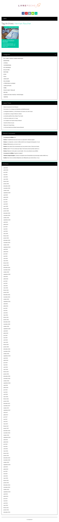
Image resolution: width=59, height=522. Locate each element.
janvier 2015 (6, 482)
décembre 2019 (7, 349)
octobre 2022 (6, 272)
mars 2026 (6, 179)
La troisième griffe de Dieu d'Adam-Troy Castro (13, 116)
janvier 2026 (6, 183)
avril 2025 (6, 204)
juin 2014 (5, 498)
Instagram (29, 13)
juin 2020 (5, 335)
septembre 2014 (7, 491)
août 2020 (6, 331)
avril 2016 (6, 448)
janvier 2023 (6, 265)
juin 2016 (5, 444)
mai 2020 (5, 337)
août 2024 (6, 222)
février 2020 (6, 344)
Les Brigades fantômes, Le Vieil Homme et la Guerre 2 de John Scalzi (18, 111)
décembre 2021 (7, 294)
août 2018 (6, 385)
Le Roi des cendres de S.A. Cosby (11, 118)
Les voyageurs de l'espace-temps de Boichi (13, 120)
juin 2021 (5, 308)
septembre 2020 (7, 328)
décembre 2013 (7, 512)
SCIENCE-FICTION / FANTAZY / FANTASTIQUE (13, 94)
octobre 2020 (6, 326)
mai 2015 (5, 473)
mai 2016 (5, 446)
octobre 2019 (6, 353)
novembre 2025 (7, 188)
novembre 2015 (7, 460)
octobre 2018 (6, 380)
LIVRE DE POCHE (7, 85)
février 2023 (6, 263)
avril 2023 (6, 258)
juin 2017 (5, 417)
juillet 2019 (6, 360)
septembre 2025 (7, 192)
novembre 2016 (7, 432)
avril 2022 (6, 285)
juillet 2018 (6, 387)
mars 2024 (6, 233)
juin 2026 (5, 172)
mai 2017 (5, 419)
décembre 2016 (7, 430)
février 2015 (6, 480)
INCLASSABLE (7, 81)
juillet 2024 (6, 224)
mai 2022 (5, 283)
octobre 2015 (6, 462)
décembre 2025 (7, 186)
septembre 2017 (7, 410)
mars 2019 (6, 369)
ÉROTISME (6, 72)
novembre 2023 (7, 242)
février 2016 (6, 453)
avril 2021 (6, 312)
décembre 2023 (7, 240)
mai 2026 (5, 174)
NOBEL (5, 87)
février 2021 (6, 317)
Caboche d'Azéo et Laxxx (9, 122)
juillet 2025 (6, 197)
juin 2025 (5, 199)
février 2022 (6, 290)
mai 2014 (5, 500)
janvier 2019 (6, 374)
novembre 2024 (7, 215)
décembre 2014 (7, 485)
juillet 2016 (6, 442)
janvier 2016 (6, 455)
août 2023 (6, 249)
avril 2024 (6, 231)
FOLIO (6, 27)
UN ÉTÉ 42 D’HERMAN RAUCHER (8, 41)
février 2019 (6, 371)
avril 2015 (6, 476)
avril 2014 (6, 503)
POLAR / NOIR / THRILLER (9, 90)
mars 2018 (6, 396)
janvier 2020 (6, 346)
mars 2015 (6, 478)
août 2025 (6, 195)
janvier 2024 (6, 238)
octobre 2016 (6, 435)
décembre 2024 (7, 213)
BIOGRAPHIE (6, 60)
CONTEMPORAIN (7, 65)
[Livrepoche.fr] (29, 9)
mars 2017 (6, 423)
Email (32, 13)
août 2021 (6, 303)
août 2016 (6, 439)
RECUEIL (6, 92)
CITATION (6, 63)
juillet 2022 (6, 278)
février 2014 (6, 507)
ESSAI (5, 74)
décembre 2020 (7, 321)
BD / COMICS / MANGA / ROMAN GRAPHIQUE (13, 58)
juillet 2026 (6, 170)
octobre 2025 (6, 190)
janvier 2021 (6, 319)
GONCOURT (6, 78)
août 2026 (6, 167)
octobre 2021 (6, 299)
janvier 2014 (6, 509)
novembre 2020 (7, 324)
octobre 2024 (6, 217)
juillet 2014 (6, 496)
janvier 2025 (6, 210)
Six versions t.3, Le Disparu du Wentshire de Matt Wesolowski (16, 109)
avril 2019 (6, 367)
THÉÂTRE (6, 97)
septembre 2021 (7, 301)
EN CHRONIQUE (7, 67)
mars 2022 (6, 287)
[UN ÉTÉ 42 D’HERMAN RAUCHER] (10, 38)
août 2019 (6, 358)
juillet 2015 (6, 469)
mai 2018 (5, 392)
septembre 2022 (7, 274)
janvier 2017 (6, 428)
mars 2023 (6, 260)
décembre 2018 (7, 376)
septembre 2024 (7, 219)
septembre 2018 (7, 383)
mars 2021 (6, 315)
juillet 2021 (6, 306)
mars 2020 (6, 342)
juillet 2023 (6, 251)
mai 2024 (5, 229)
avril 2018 (6, 394)
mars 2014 (6, 505)
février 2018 (6, 398)
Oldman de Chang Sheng (9, 125)
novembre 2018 (7, 378)
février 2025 (6, 208)
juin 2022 (5, 281)
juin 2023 (5, 253)
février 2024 (6, 235)
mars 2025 (6, 206)
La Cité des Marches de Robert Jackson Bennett (14, 127)
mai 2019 (5, 364)
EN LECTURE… (7, 69)
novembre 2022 (7, 269)
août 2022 (6, 276)
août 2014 (6, 494)
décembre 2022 (7, 267)
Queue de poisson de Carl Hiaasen (11, 107)
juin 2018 (5, 389)
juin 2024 (5, 226)
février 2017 (6, 426)
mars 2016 (6, 451)
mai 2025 (5, 201)
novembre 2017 (7, 405)
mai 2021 (5, 310)
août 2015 (6, 466)
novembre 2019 (7, 351)
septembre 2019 (7, 355)
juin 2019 (5, 362)
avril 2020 (6, 340)
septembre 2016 (7, 437)
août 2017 (6, 412)
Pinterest (26, 13)
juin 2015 (5, 471)
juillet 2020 (6, 333)
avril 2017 (6, 421)
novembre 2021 (7, 297)
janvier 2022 (6, 292)
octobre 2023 (6, 244)
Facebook (23, 13)
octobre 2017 (6, 408)
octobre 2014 (6, 489)
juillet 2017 (6, 414)
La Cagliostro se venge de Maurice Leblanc (13, 113)
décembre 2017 (7, 403)
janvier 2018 (6, 401)
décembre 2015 (7, 457)
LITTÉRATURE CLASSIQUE (13, 27)
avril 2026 (6, 176)
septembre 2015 (7, 464)
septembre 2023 (7, 247)
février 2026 (6, 181)
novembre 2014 (7, 487)
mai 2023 (5, 256)
